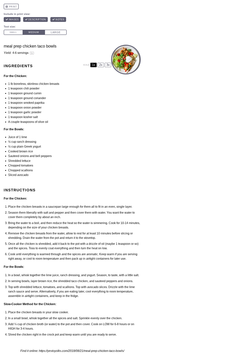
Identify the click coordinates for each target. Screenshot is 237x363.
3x (108, 64)
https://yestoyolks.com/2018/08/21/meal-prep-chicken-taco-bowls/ (81, 350)
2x (100, 64)
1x (93, 64)
